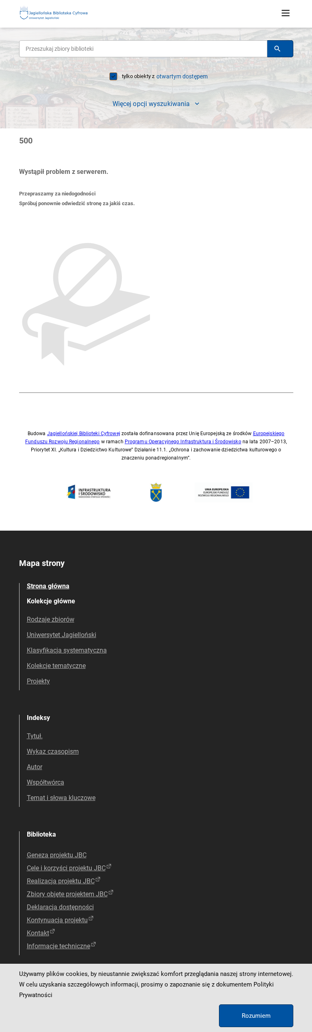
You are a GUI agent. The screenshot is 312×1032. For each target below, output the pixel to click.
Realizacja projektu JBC (61, 881)
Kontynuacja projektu (57, 920)
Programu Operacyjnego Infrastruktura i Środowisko (183, 441)
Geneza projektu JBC (57, 855)
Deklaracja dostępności (60, 907)
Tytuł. (35, 736)
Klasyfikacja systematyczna (67, 650)
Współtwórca (45, 782)
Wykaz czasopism (53, 751)
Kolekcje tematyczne (56, 666)
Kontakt (38, 933)
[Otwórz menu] (285, 13)
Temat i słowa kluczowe (61, 798)
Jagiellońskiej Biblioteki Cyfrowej (83, 433)
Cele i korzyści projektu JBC (66, 868)
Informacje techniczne (58, 946)
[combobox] (143, 48)
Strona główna (48, 586)
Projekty (38, 681)
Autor (34, 767)
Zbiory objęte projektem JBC (67, 894)
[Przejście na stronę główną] (74, 13)
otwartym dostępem (182, 76)
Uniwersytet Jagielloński (61, 635)
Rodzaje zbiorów (50, 619)
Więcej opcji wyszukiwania (151, 104)
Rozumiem (256, 1015)
